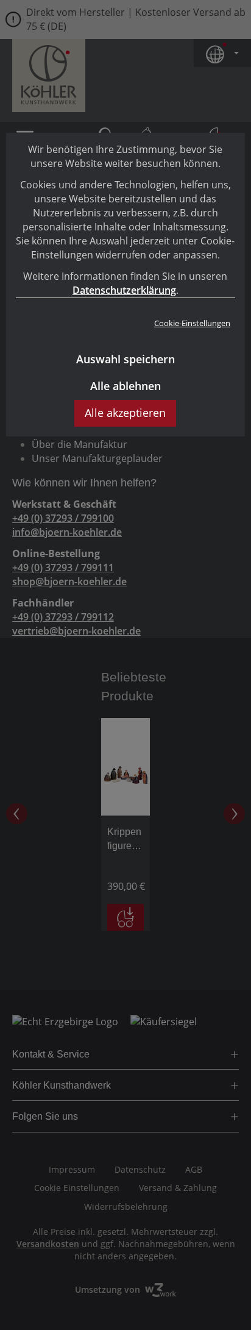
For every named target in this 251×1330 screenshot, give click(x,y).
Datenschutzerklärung (124, 290)
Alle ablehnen (125, 386)
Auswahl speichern (125, 359)
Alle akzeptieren (125, 412)
